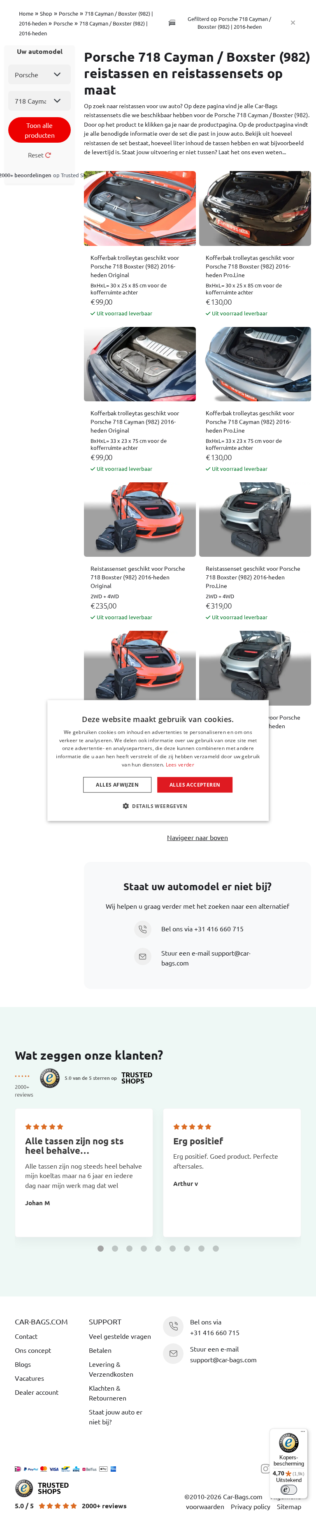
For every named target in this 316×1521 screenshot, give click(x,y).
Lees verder (180, 764)
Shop (46, 13)
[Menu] (303, 1433)
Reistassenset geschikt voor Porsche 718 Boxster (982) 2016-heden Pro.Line (253, 577)
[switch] (289, 1490)
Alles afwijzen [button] (117, 784)
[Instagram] (268, 1468)
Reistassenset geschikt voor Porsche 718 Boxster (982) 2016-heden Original (138, 577)
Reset (36, 155)
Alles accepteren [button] (195, 784)
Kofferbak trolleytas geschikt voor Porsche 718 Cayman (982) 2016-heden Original (135, 421)
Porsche (68, 13)
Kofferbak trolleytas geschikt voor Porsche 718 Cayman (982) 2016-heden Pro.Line (250, 421)
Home (26, 13)
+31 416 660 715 (219, 928)
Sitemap (289, 1506)
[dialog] (158, 760)
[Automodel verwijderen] (293, 22)
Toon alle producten (40, 130)
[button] (101, 1249)
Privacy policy (250, 1506)
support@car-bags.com (223, 1359)
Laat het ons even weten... (252, 151)
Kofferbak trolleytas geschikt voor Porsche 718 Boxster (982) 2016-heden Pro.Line (250, 266)
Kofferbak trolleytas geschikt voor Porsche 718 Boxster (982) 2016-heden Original (135, 266)
